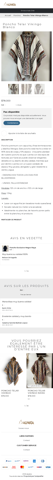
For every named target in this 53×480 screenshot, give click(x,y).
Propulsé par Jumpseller (33, 476)
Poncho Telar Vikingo (10, 391)
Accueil (8, 15)
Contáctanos (12, 123)
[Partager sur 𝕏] (8, 224)
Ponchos (17, 15)
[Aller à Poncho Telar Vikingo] (13, 370)
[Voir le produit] (5, 248)
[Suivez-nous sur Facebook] (34, 428)
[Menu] (37, 4)
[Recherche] (41, 4)
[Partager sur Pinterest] (18, 224)
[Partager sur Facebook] (3, 224)
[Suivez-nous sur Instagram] (31, 428)
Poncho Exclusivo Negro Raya (23, 248)
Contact (26, 440)
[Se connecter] (46, 4)
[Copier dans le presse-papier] (23, 224)
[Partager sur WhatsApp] (13, 224)
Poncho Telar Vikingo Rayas (36, 391)
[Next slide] (50, 89)
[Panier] (50, 4)
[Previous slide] (3, 89)
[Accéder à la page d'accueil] (9, 4)
